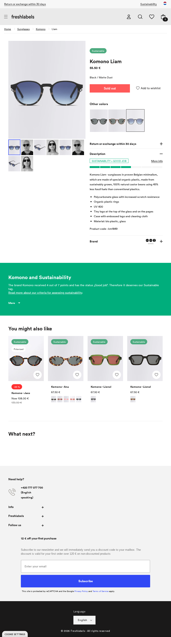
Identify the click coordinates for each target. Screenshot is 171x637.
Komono (40, 29)
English (82, 620)
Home (7, 29)
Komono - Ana (60, 386)
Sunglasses (23, 29)
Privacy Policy (81, 591)
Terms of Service (100, 591)
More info (157, 161)
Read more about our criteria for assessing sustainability (45, 293)
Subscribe (85, 581)
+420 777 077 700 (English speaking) (32, 492)
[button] (5, 16)
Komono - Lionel (101, 386)
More (11, 303)
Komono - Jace (20, 393)
